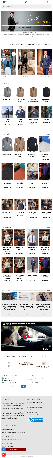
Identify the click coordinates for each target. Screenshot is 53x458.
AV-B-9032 (46, 119)
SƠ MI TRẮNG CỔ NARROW (32, 248)
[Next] (49, 16)
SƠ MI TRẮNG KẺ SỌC (32, 182)
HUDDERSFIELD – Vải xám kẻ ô (7, 182)
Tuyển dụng (31, 410)
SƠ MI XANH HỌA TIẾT (44, 182)
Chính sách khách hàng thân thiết (35, 402)
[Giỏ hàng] (47, 2)
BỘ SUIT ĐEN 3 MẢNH (46, 100)
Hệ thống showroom (13, 449)
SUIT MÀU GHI (7, 100)
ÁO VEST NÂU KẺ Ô (33, 213)
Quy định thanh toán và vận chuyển (36, 407)
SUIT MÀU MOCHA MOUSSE (33, 100)
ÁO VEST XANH (33, 119)
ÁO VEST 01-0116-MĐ (7, 120)
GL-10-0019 (20, 212)
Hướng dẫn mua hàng (33, 412)
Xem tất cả (48, 134)
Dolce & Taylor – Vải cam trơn (19, 182)
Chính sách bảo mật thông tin (35, 415)
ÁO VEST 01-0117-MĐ (20, 120)
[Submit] (49, 6)
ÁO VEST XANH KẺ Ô (46, 213)
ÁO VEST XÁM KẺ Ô (7, 213)
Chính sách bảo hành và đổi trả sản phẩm (37, 405)
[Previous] (3, 16)
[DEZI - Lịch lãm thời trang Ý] (26, 2)
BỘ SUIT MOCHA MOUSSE (20, 100)
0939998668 (7, 378)
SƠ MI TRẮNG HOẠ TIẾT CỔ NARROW (7, 249)
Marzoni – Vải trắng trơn (45, 155)
